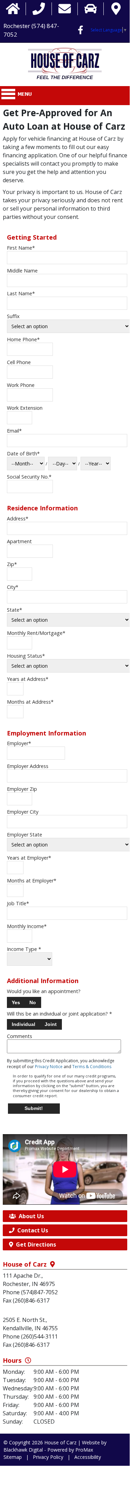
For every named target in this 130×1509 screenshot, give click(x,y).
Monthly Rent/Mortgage (36, 633)
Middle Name (22, 270)
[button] (16, 1002)
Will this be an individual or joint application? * (59, 1014)
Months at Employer (31, 880)
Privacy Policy (48, 1457)
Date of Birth (23, 453)
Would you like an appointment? (44, 991)
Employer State (24, 834)
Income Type (24, 949)
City (12, 587)
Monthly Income (27, 926)
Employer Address (27, 766)
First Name (21, 247)
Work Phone (21, 385)
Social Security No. (29, 476)
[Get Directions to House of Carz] (116, 8)
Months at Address (30, 701)
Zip (12, 564)
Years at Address (27, 679)
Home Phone (23, 339)
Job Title (18, 903)
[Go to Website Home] (13, 8)
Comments (19, 1036)
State (14, 610)
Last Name (21, 293)
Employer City (22, 811)
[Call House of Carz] (38, 8)
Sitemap (12, 1457)
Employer (19, 743)
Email (14, 430)
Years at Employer (29, 857)
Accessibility (87, 1457)
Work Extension (25, 408)
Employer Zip (22, 789)
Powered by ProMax (70, 1449)
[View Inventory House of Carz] (90, 8)
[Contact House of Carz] (64, 8)
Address (17, 518)
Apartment (19, 541)
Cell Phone (19, 362)
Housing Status (26, 655)
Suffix (13, 316)
